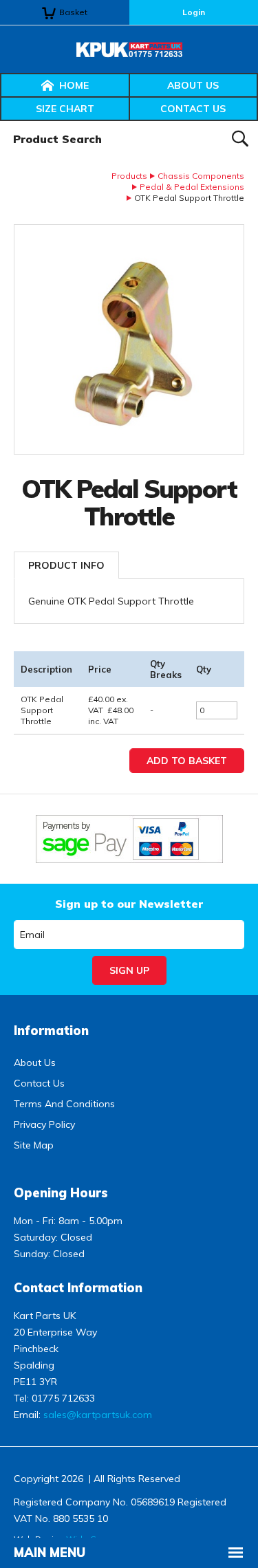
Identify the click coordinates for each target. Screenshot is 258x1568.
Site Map (34, 1145)
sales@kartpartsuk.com (97, 1414)
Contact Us (193, 108)
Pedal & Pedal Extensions (192, 187)
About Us (193, 85)
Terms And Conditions (64, 1104)
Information (51, 1030)
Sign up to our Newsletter (129, 904)
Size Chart (65, 108)
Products (129, 176)
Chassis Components (201, 176)
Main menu (49, 1552)
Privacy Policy (44, 1124)
